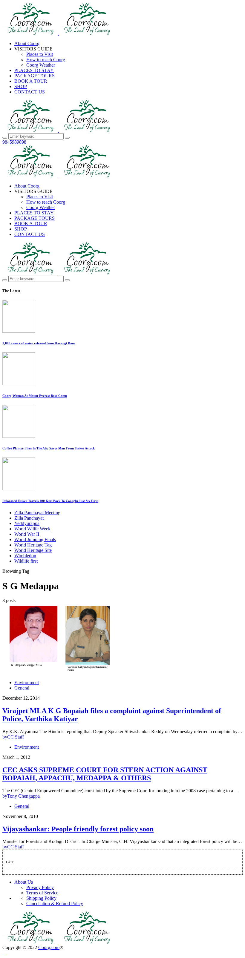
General (21, 687)
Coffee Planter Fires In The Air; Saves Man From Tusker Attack (48, 448)
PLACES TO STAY (34, 70)
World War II (26, 534)
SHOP (20, 86)
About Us (23, 882)
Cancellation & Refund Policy (54, 903)
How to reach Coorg (45, 59)
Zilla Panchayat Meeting (37, 512)
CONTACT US (29, 91)
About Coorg (26, 43)
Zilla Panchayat (29, 518)
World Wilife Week (32, 528)
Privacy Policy (40, 887)
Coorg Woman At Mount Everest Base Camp (34, 395)
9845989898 (14, 142)
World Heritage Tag (33, 544)
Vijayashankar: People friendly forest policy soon (78, 829)
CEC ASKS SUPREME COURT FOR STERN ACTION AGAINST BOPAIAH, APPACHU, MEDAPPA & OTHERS (104, 774)
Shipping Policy (41, 898)
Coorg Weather (40, 64)
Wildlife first (26, 561)
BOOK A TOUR (30, 81)
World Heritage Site (33, 550)
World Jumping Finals (35, 539)
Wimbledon (25, 555)
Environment (26, 682)
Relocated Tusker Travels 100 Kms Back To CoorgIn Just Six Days (50, 501)
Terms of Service (42, 892)
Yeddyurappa (26, 523)
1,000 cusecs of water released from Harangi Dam (38, 343)
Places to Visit (39, 54)
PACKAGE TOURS (34, 75)
